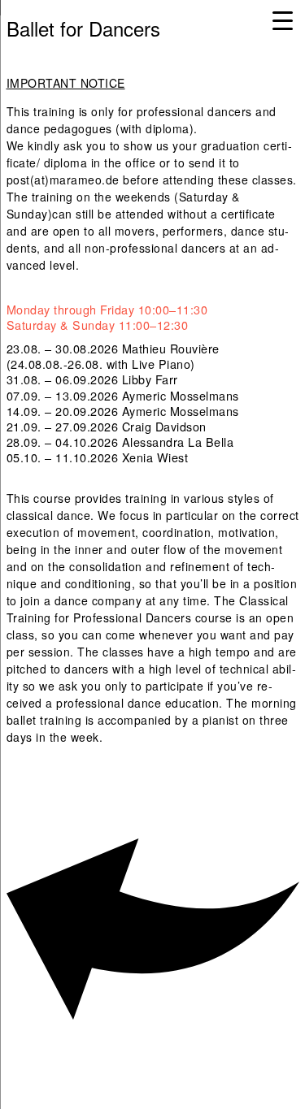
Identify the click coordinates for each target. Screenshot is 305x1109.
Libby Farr (150, 379)
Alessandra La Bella (178, 441)
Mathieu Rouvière (171, 348)
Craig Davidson (164, 426)
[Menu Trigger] (283, 20)
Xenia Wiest (155, 457)
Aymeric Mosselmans (180, 395)
